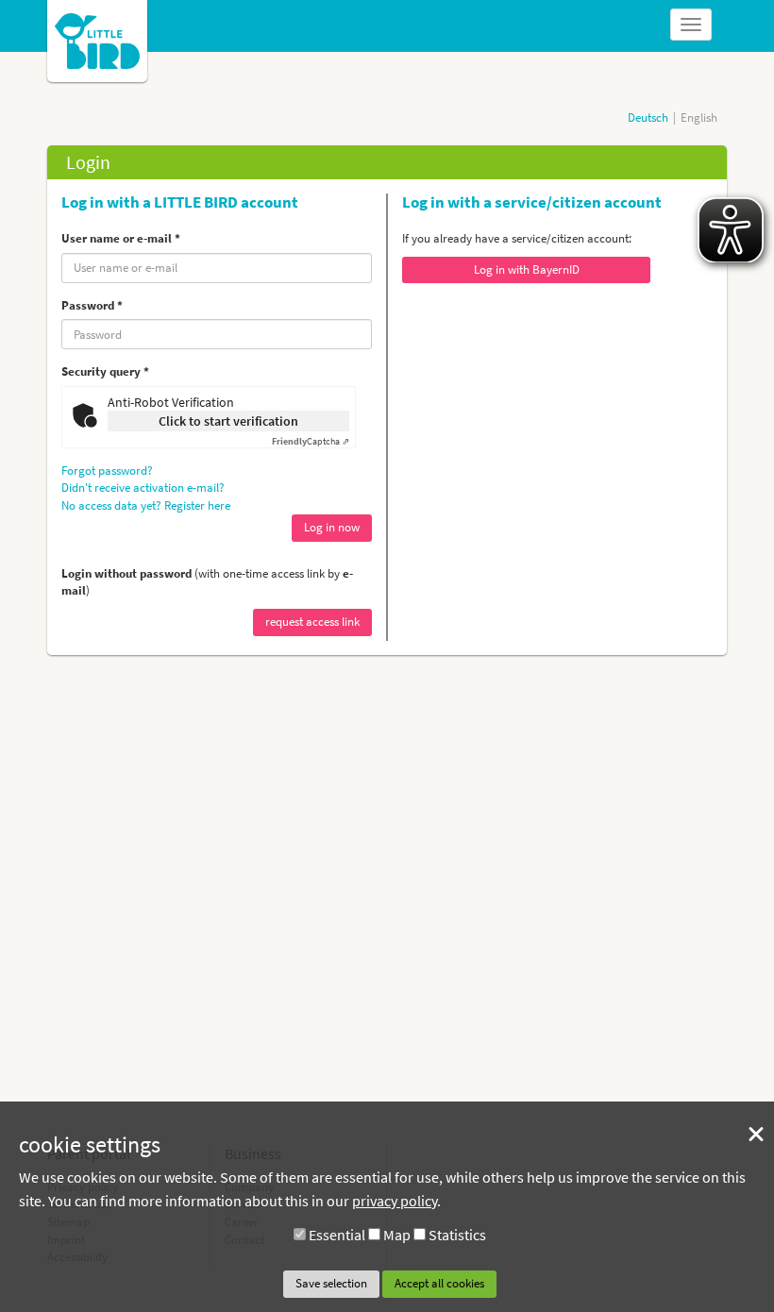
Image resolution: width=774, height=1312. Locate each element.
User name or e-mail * (120, 238)
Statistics (457, 1234)
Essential (337, 1234)
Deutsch (648, 117)
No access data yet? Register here (145, 505)
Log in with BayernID (527, 269)
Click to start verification (228, 420)
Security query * (105, 371)
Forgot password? (107, 471)
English (699, 117)
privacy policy (394, 1200)
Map (397, 1234)
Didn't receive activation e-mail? (143, 487)
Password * (92, 305)
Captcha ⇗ (310, 441)
